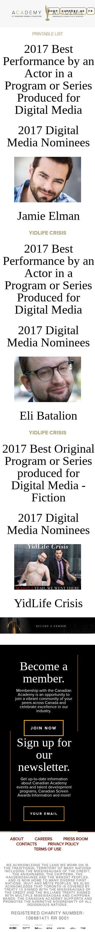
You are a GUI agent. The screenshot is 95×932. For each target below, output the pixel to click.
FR (90, 11)
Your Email (44, 813)
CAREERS (43, 839)
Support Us (73, 11)
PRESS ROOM (75, 839)
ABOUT (17, 839)
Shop (53, 11)
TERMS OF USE (47, 849)
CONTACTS (26, 844)
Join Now (44, 728)
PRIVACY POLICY (63, 844)
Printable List (47, 33)
